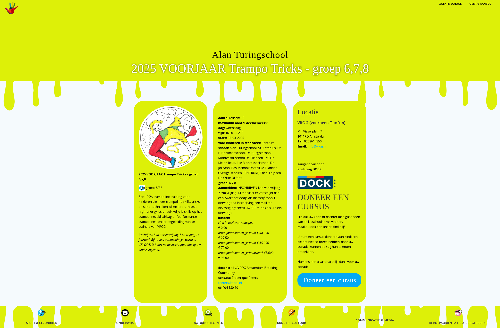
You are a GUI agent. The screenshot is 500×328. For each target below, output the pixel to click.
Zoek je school (450, 3)
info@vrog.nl (317, 146)
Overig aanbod (480, 3)
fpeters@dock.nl (230, 283)
